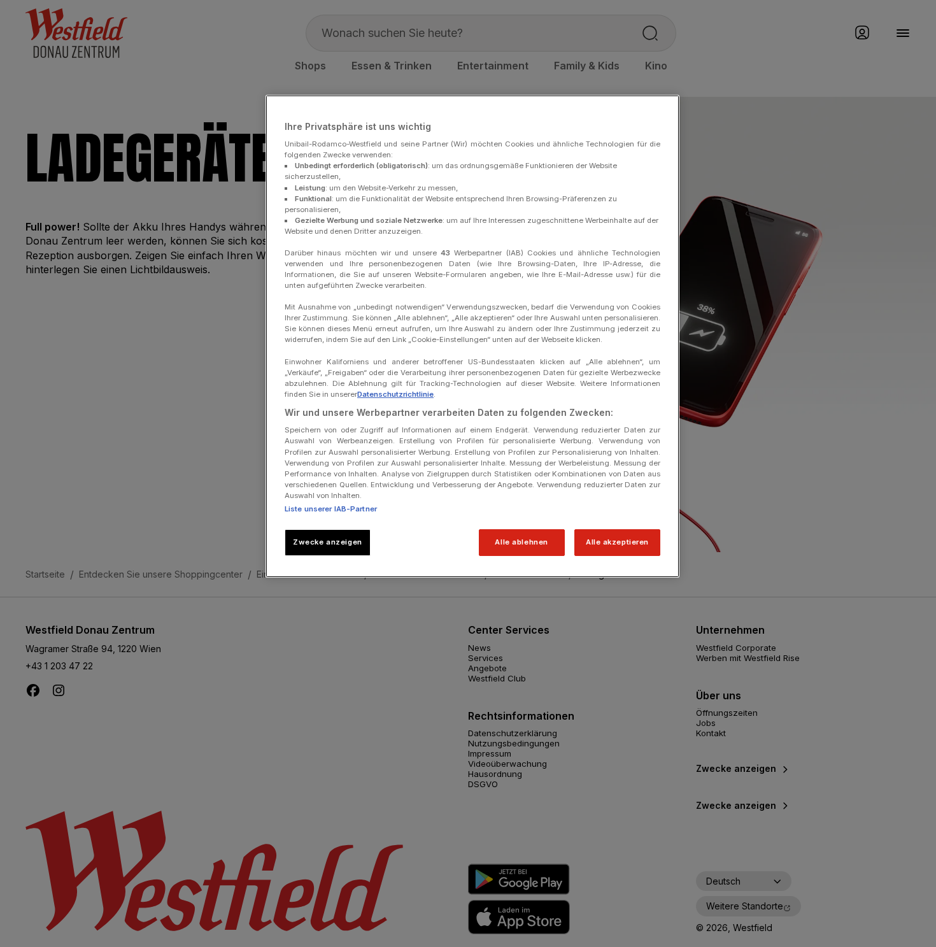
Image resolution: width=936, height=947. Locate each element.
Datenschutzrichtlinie (395, 394)
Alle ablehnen (521, 542)
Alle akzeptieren (617, 542)
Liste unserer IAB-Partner (331, 508)
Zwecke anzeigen (327, 542)
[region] (472, 336)
